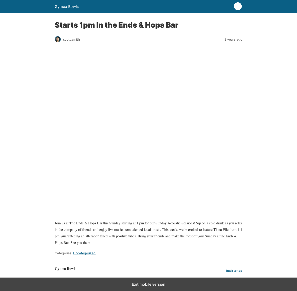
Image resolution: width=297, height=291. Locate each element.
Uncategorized (84, 253)
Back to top (234, 270)
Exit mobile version (148, 284)
